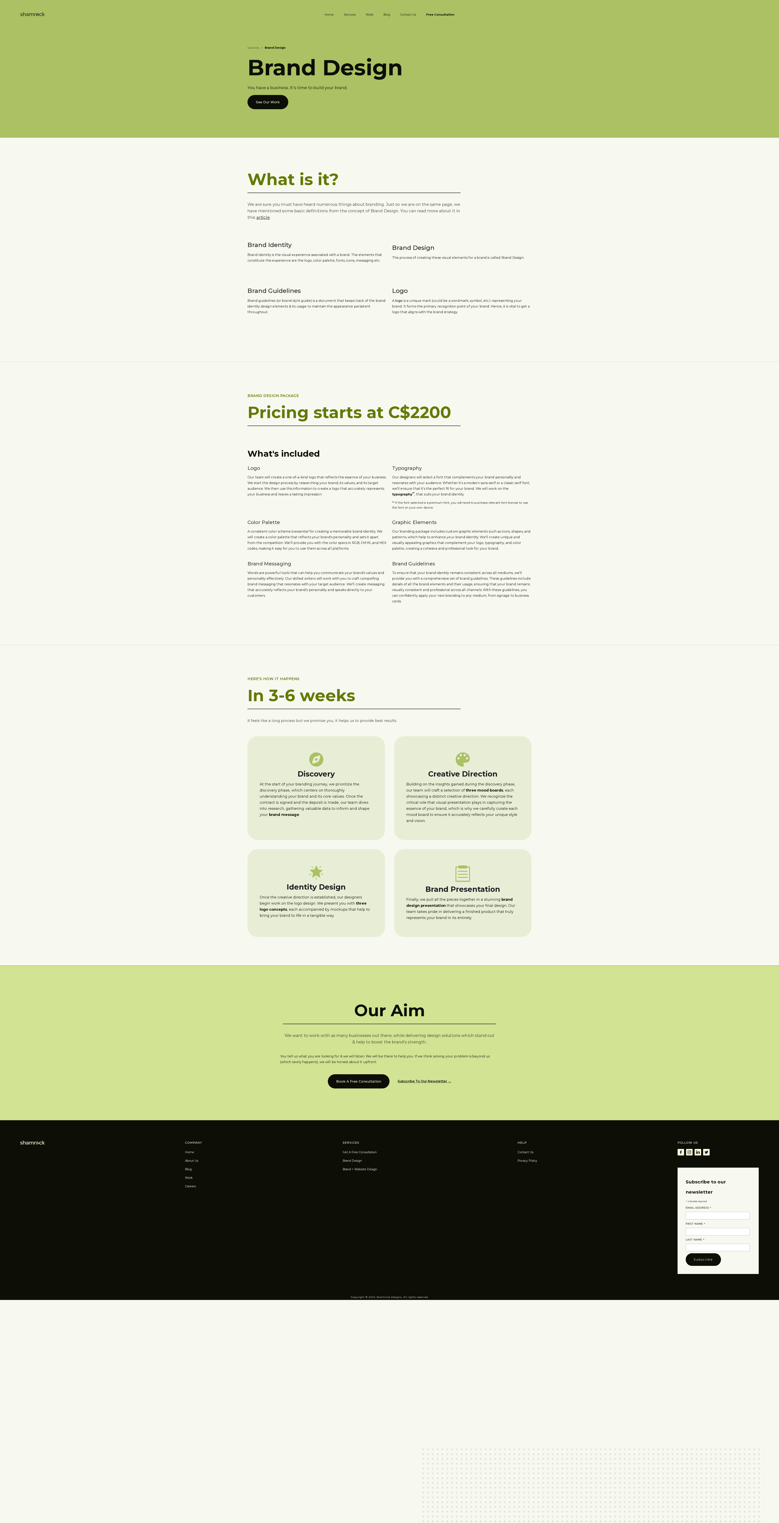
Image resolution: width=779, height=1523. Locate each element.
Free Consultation (440, 14)
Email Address (698, 1208)
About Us (191, 1161)
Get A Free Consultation (360, 1152)
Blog (386, 14)
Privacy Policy (527, 1161)
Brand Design (352, 1161)
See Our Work (268, 102)
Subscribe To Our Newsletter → (424, 1081)
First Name (695, 1224)
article (263, 217)
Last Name (695, 1240)
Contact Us (408, 14)
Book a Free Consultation (358, 1081)
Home (329, 14)
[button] (350, 13)
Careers (190, 1186)
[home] (32, 14)
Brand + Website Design (360, 1169)
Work (369, 14)
